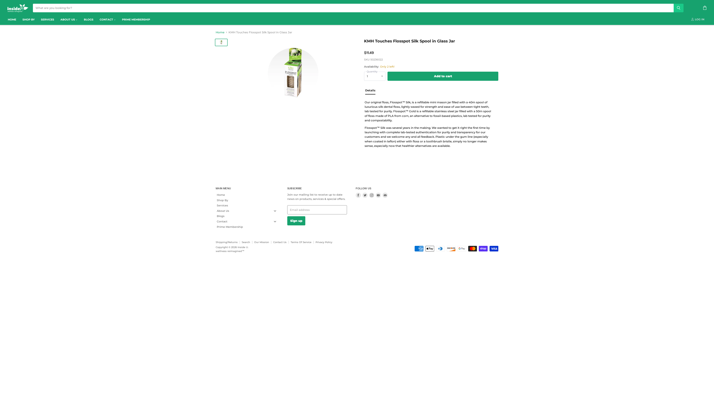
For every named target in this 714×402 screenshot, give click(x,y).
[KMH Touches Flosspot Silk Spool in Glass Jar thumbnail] (221, 42)
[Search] (679, 8)
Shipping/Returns (227, 242)
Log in (699, 19)
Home (220, 32)
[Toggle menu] (275, 211)
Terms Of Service (301, 242)
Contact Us (280, 242)
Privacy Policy (324, 242)
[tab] (371, 91)
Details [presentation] (370, 90)
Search (246, 242)
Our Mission (261, 242)
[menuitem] (12, 19)
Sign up (296, 221)
